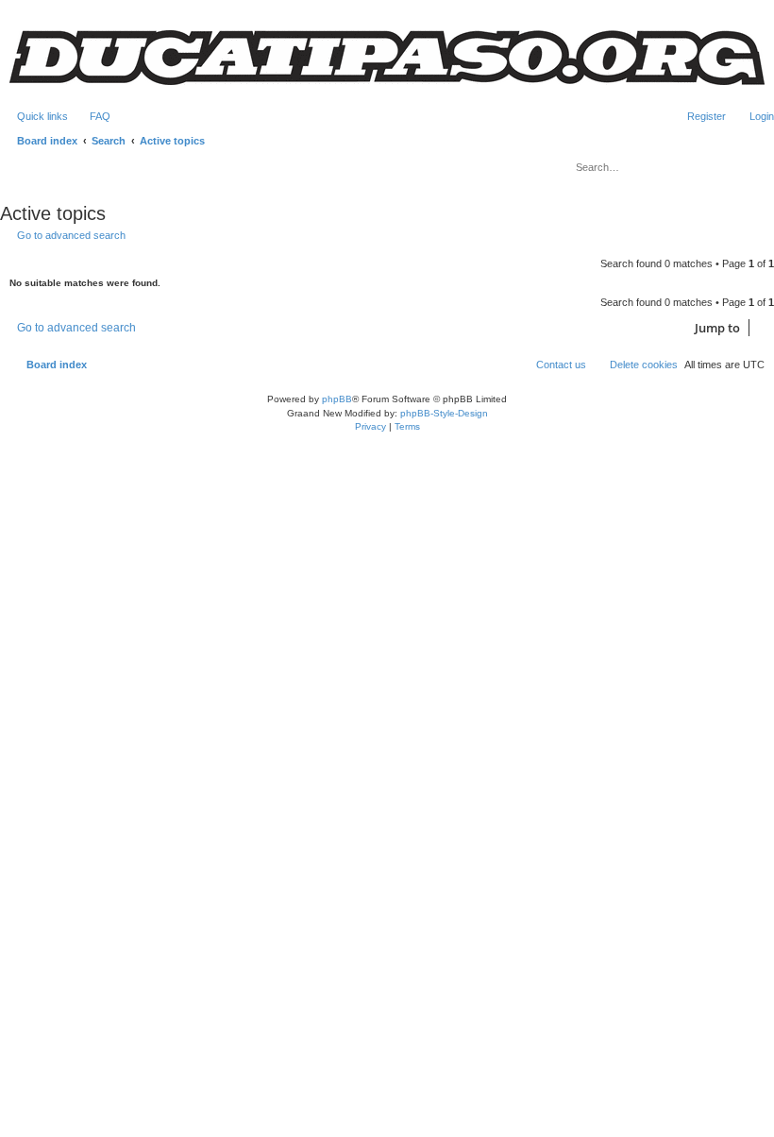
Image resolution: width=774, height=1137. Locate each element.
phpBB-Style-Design (444, 413)
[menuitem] (91, 116)
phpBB (337, 399)
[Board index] (387, 57)
